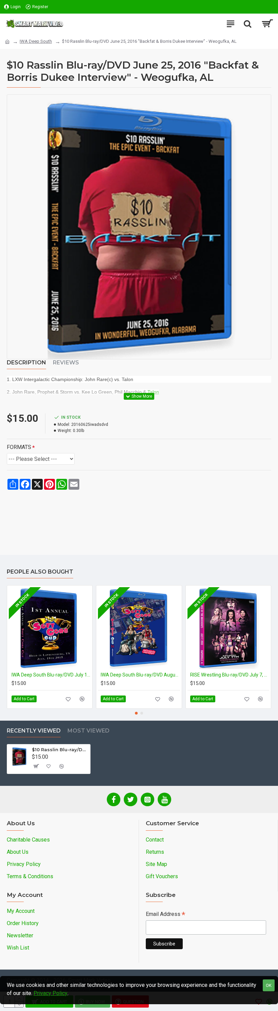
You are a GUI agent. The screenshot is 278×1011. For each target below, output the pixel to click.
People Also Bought (40, 571)
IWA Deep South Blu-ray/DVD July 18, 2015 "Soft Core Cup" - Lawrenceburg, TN (51, 675)
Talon (153, 392)
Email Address (165, 914)
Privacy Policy (50, 993)
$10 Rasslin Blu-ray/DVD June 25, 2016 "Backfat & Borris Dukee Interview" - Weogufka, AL (60, 749)
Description (26, 362)
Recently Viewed (34, 730)
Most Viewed (88, 730)
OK (269, 985)
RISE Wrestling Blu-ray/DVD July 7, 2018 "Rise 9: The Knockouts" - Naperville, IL (229, 675)
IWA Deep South (36, 41)
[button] (136, 713)
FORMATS (19, 447)
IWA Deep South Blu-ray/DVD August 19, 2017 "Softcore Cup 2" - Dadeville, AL (140, 675)
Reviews (66, 362)
